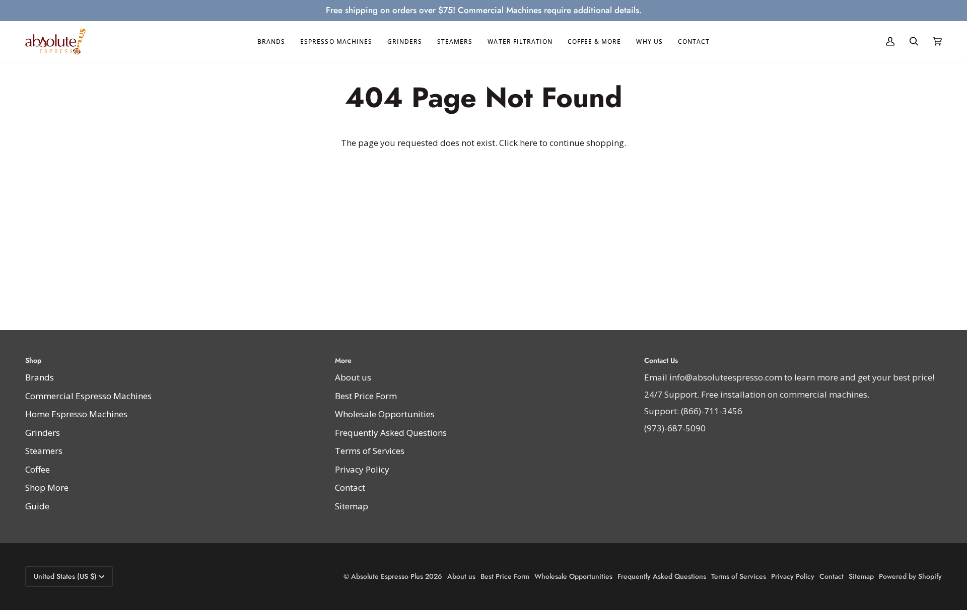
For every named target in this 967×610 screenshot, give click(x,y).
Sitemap (351, 506)
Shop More (46, 487)
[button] (271, 41)
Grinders (42, 432)
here (528, 142)
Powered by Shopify (910, 576)
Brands (39, 377)
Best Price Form (366, 396)
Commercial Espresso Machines (88, 396)
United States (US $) (65, 576)
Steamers (43, 450)
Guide (37, 506)
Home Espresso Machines (76, 414)
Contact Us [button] (661, 360)
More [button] (343, 360)
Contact (350, 487)
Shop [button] (33, 360)
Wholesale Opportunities (385, 414)
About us (353, 377)
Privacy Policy (362, 469)
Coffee (37, 469)
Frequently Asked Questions (391, 432)
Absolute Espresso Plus (387, 576)
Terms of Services (369, 450)
